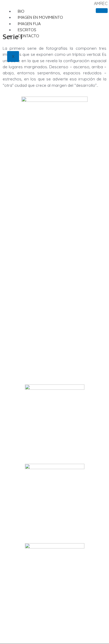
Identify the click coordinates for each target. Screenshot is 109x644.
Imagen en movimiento (40, 17)
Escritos (27, 29)
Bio (21, 11)
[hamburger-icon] (102, 10)
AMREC (101, 3)
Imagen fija (29, 23)
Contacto (28, 35)
